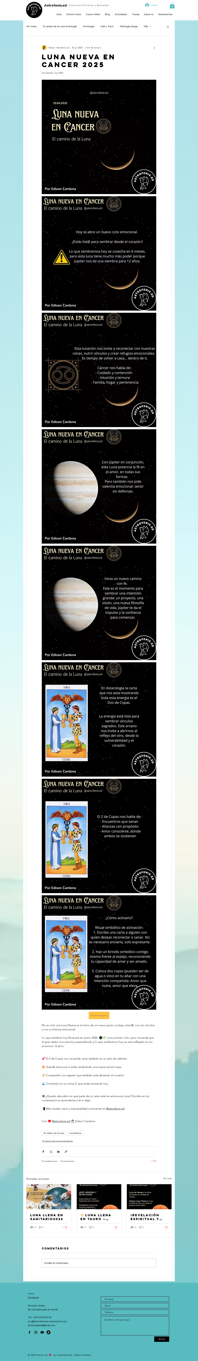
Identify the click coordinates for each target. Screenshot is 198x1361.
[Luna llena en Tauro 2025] (99, 1196)
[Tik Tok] (48, 1332)
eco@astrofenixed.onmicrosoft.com (47, 1321)
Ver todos (31, 26)
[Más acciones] (154, 48)
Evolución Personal (82, 5)
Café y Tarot (107, 26)
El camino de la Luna (54, 1133)
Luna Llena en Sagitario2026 (46, 1217)
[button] (172, 5)
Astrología (88, 26)
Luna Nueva (75, 1133)
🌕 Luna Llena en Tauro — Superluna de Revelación (96, 1217)
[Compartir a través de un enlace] (66, 1151)
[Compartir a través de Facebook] (43, 1151)
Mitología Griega (129, 26)
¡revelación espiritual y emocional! (145, 1217)
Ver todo (167, 1178)
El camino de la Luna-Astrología (60, 26)
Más (146, 26)
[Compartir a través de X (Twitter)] (50, 1151)
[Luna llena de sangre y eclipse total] (149, 1196)
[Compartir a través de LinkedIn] (58, 1151)
